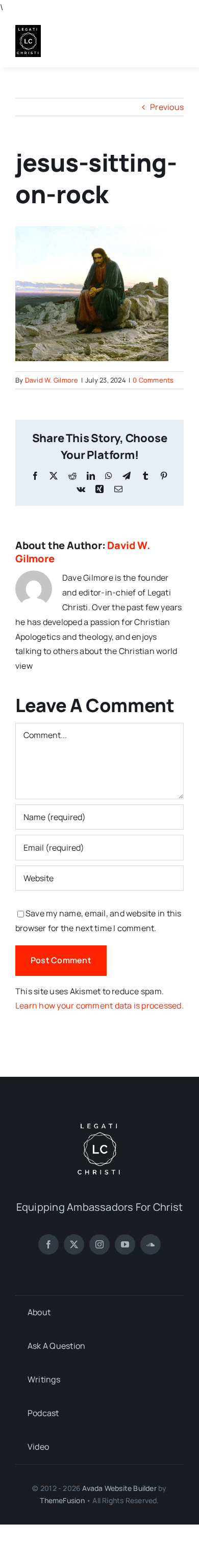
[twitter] (74, 1244)
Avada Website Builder (119, 1488)
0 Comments (153, 380)
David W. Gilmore (52, 380)
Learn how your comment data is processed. (99, 1005)
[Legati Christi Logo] (28, 29)
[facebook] (48, 1244)
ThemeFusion (62, 1500)
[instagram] (99, 1244)
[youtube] (125, 1244)
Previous (167, 107)
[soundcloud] (150, 1244)
